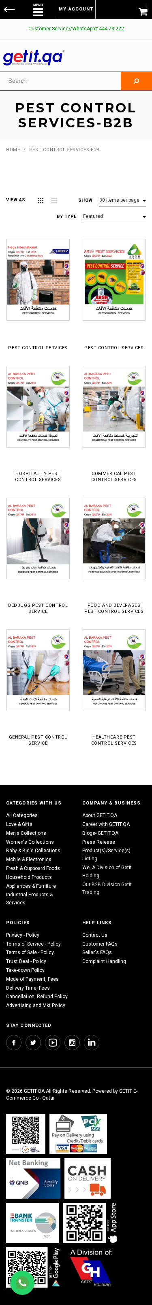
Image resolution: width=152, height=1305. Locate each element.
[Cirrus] (91, 1267)
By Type (67, 216)
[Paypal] (25, 1134)
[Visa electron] (32, 1223)
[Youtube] (52, 1042)
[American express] (87, 1178)
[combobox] (60, 81)
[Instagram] (72, 1042)
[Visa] (78, 1134)
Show (85, 200)
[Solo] (34, 1267)
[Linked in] (91, 1042)
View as (16, 200)
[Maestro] (91, 1223)
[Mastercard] (33, 1178)
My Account (76, 9)
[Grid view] (40, 200)
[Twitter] (33, 1042)
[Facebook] (13, 1042)
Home (13, 149)
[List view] (54, 200)
